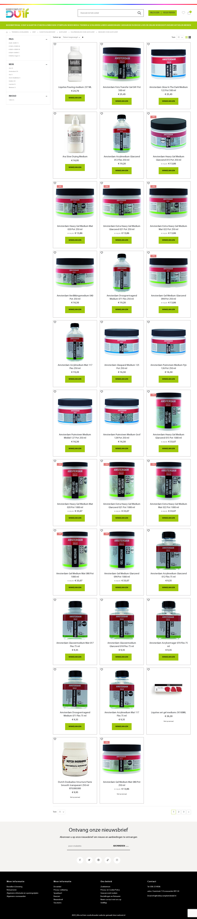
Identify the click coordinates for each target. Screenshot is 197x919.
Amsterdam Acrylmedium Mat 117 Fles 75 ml (122, 714)
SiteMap (104, 903)
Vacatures (58, 903)
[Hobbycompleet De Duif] (17, 13)
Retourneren (12, 890)
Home (7, 32)
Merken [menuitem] (187, 25)
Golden (12, 81)
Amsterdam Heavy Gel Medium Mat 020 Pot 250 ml (75, 228)
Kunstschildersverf (47, 32)
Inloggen (154, 13)
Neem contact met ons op (111, 900)
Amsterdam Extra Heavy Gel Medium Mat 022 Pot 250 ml (168, 228)
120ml (12, 100)
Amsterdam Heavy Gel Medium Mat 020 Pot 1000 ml (75, 506)
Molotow (12, 87)
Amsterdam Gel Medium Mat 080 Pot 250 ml (121, 784)
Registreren (169, 13)
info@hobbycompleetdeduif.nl (164, 896)
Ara (11, 74)
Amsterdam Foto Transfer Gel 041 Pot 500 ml (122, 89)
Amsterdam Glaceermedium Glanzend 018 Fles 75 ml (121, 645)
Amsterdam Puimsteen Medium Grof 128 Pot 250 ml (121, 436)
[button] (55, 44)
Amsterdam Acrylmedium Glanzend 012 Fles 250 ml (122, 158)
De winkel (57, 887)
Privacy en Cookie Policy (110, 890)
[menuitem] (13, 25)
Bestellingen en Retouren (111, 896)
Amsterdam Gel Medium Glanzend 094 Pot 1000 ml (121, 575)
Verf (34, 32)
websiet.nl (121, 915)
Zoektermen (105, 887)
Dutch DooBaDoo (15, 78)
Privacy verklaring (61, 890)
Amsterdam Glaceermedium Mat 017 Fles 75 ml (75, 645)
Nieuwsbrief (58, 900)
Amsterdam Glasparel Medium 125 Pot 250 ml (121, 367)
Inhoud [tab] (12, 96)
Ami (11, 68)
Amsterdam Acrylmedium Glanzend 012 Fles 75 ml (168, 575)
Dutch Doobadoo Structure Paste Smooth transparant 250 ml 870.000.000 (75, 785)
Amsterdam (14, 71)
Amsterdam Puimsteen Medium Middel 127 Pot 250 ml (75, 436)
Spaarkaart (58, 893)
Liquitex (12, 84)
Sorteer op (57, 37)
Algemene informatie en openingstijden (22, 893)
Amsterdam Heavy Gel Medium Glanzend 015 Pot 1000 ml (168, 436)
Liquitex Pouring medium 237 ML (75, 87)
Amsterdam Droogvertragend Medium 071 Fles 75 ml (75, 714)
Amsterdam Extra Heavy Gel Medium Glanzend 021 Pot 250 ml (121, 228)
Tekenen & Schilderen (20, 32)
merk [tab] (11, 65)
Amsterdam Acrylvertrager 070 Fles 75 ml (168, 645)
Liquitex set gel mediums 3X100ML (168, 712)
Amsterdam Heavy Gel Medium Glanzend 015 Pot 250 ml (168, 158)
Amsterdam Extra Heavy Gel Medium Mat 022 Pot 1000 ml (168, 506)
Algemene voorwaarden (16, 896)
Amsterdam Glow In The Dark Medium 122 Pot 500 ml (168, 89)
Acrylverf (63, 32)
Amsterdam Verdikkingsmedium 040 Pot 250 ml (75, 297)
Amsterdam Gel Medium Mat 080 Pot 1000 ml (75, 575)
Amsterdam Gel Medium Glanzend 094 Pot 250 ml (168, 297)
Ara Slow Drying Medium (75, 156)
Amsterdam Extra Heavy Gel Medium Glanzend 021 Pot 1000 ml (121, 506)
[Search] (140, 13)
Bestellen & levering (14, 887)
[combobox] (111, 13)
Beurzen (57, 896)
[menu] (98, 25)
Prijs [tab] (11, 39)
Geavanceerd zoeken (109, 893)
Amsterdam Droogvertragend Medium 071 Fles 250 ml (122, 297)
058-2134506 (155, 887)
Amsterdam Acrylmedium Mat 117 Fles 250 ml (75, 367)
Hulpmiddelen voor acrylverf (83, 32)
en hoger (15, 56)
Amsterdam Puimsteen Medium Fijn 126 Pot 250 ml (168, 367)
